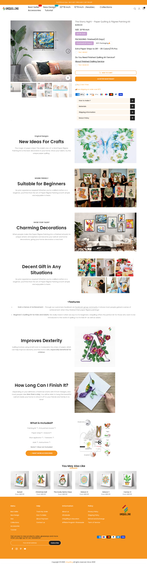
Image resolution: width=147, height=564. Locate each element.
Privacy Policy (93, 511)
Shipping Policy (93, 515)
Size (12, 519)
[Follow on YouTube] (25, 549)
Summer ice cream (69, 492)
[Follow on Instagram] (16, 549)
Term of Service (94, 522)
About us (65, 511)
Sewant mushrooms (48, 492)
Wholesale (66, 515)
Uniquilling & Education (70, 519)
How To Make (41, 515)
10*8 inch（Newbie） (85, 7)
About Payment (42, 519)
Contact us (40, 522)
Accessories (34, 10)
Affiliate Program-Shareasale (73, 522)
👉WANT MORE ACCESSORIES (41, 453)
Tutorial (49, 10)
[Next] (68, 51)
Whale (133, 492)
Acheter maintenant (105, 79)
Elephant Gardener (90, 492)
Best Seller (34, 7)
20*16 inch (65, 7)
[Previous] (14, 51)
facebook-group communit (86, 307)
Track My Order (42, 511)
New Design (50, 7)
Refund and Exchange (96, 519)
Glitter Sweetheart (112, 492)
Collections (106, 7)
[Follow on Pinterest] (21, 549)
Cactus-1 (26, 492)
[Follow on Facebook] (12, 549)
